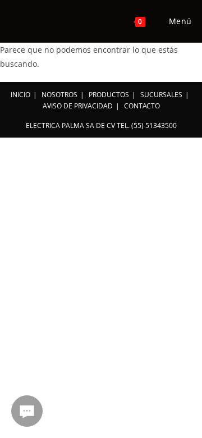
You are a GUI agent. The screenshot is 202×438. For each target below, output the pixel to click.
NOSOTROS (59, 94)
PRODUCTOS (109, 94)
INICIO (20, 94)
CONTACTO (142, 106)
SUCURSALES (161, 94)
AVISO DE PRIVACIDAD (78, 106)
